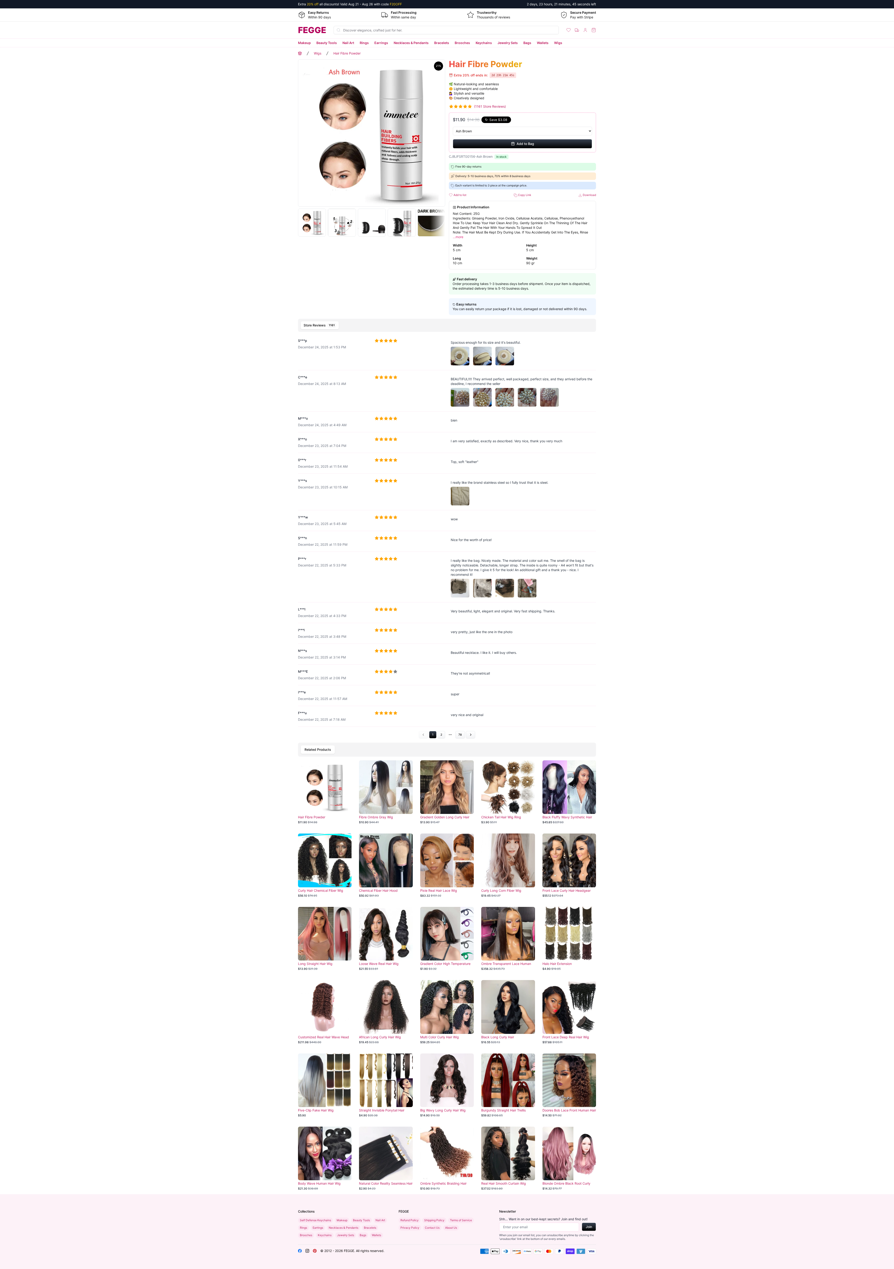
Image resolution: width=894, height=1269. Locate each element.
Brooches (462, 43)
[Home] (300, 53)
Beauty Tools (326, 43)
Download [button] (589, 195)
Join (589, 1227)
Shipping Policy (434, 1220)
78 (460, 734)
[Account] (585, 30)
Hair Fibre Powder (347, 53)
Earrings (381, 43)
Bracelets (441, 43)
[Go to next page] (470, 734)
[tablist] (447, 325)
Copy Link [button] (524, 195)
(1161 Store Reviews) (490, 106)
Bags (527, 43)
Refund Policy (409, 1220)
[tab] (320, 325)
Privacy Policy (409, 1227)
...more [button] (458, 237)
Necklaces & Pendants (411, 43)
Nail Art (348, 43)
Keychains (484, 43)
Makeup (304, 43)
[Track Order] (577, 30)
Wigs (558, 43)
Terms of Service (461, 1220)
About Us (451, 1227)
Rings (364, 43)
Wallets (543, 43)
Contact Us (432, 1227)
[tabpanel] (447, 536)
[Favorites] (568, 30)
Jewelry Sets (508, 43)
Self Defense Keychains (315, 1220)
